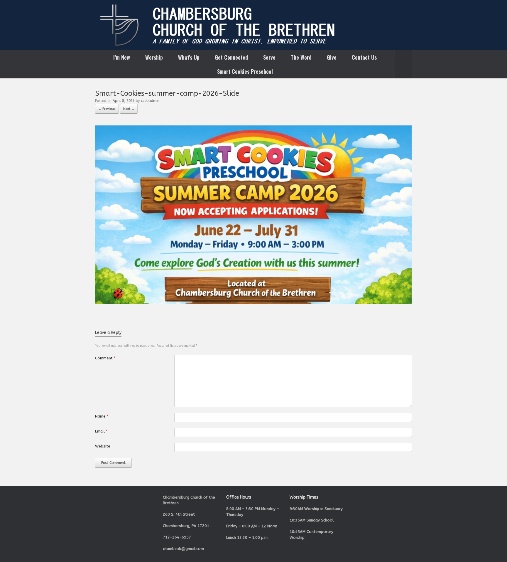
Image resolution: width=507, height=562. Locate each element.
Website (102, 446)
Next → (128, 109)
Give (332, 57)
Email (101, 431)
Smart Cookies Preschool (245, 71)
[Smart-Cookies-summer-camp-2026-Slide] (253, 302)
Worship (154, 57)
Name (102, 416)
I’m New (121, 57)
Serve (269, 57)
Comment (105, 358)
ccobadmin (150, 101)
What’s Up (189, 57)
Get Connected (231, 57)
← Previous (107, 109)
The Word (301, 57)
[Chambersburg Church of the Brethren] (253, 25)
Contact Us (364, 57)
